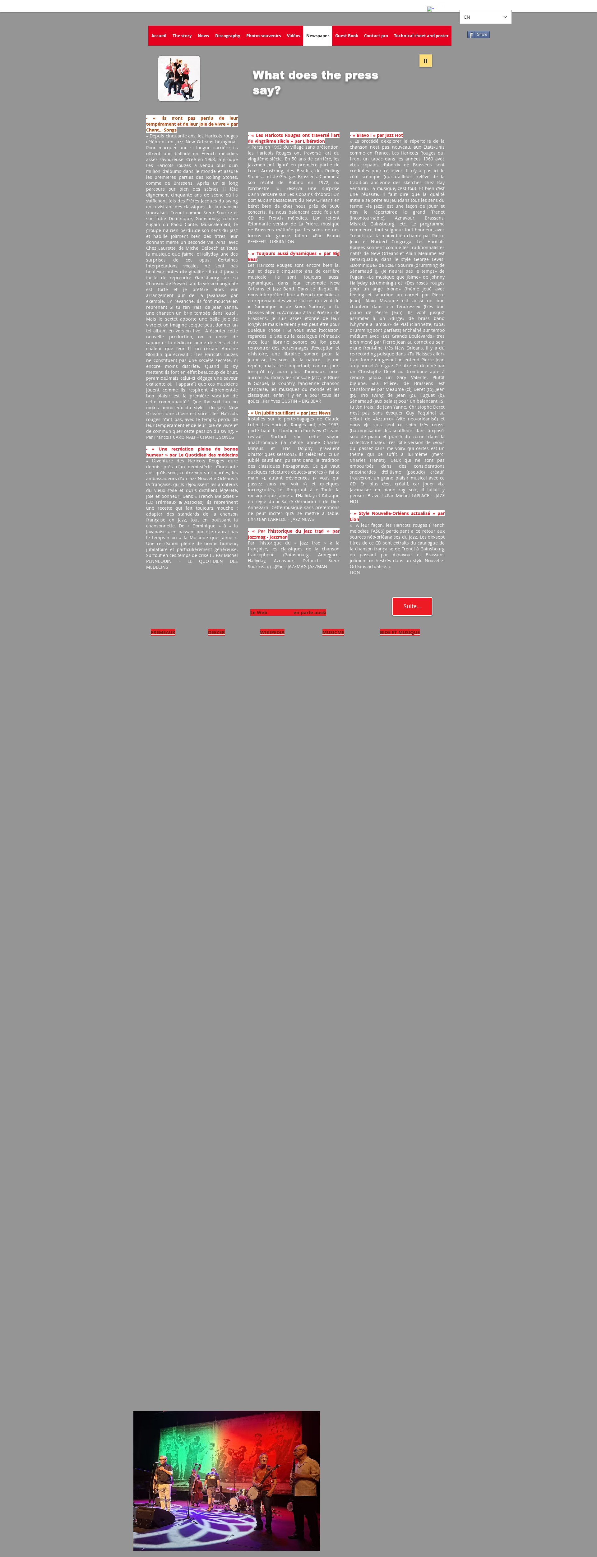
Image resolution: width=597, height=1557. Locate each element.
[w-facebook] (430, 10)
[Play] (425, 60)
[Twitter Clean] (440, 5)
